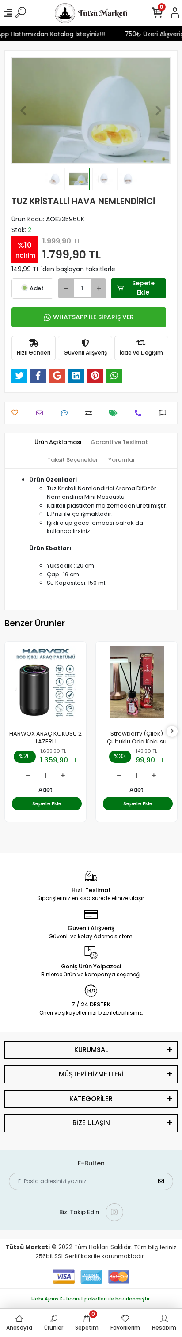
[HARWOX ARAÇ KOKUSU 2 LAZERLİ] (45, 684)
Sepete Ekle (143, 288)
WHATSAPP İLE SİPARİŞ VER (93, 317)
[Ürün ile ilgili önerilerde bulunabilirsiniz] (165, 412)
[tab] (58, 442)
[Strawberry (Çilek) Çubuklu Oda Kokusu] (136, 684)
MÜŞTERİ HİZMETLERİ (91, 1074)
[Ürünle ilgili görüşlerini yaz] (66, 412)
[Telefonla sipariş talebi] (140, 412)
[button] (23, 110)
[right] (172, 731)
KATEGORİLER (91, 1098)
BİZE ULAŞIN (91, 1123)
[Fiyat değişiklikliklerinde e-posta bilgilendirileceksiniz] (115, 412)
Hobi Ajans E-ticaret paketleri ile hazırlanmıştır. (91, 1298)
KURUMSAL (91, 1049)
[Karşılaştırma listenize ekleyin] (91, 412)
